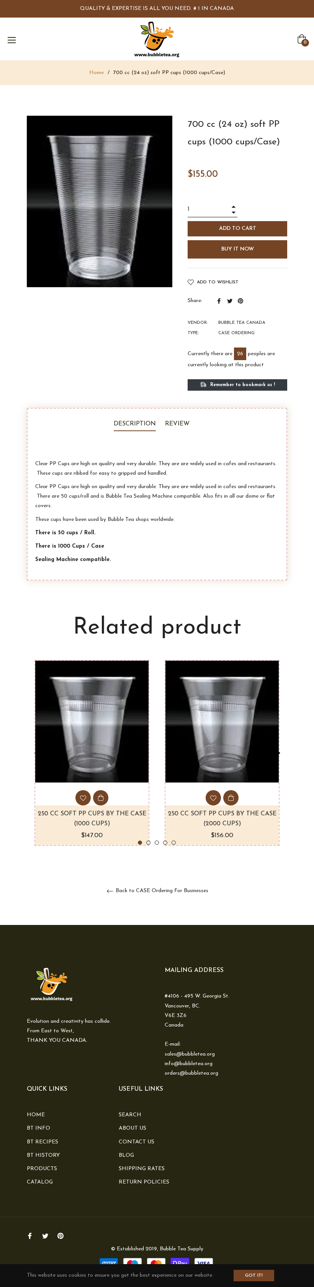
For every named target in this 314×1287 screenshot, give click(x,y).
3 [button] (157, 843)
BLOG (126, 1155)
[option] (92, 753)
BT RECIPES (42, 1142)
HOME (36, 1115)
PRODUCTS (42, 1169)
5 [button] (174, 843)
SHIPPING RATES (142, 1169)
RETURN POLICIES (144, 1182)
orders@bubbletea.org (191, 1073)
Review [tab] (178, 424)
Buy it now (237, 249)
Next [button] (277, 753)
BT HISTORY (43, 1155)
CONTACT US (136, 1142)
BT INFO (38, 1128)
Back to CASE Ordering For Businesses (161, 891)
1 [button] (140, 843)
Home (96, 73)
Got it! (254, 1275)
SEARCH (130, 1115)
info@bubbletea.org (189, 1064)
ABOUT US (132, 1128)
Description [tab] (135, 424)
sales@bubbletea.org (190, 1054)
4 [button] (165, 843)
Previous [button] (36, 753)
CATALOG (40, 1182)
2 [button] (148, 843)
